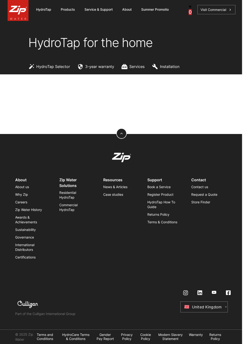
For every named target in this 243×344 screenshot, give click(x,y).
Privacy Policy (127, 337)
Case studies (113, 194)
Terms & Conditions (162, 222)
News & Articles (115, 187)
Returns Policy (158, 214)
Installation (169, 66)
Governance (24, 237)
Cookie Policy (145, 337)
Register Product (160, 194)
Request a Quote (204, 194)
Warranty (196, 335)
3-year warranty (99, 66)
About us (22, 187)
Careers (21, 202)
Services (137, 66)
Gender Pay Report (105, 337)
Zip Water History (28, 210)
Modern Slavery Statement (170, 337)
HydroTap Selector (53, 66)
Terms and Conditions (45, 337)
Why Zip (21, 194)
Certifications (25, 257)
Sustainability (25, 230)
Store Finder (200, 202)
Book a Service (159, 187)
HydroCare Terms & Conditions (75, 337)
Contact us (199, 187)
